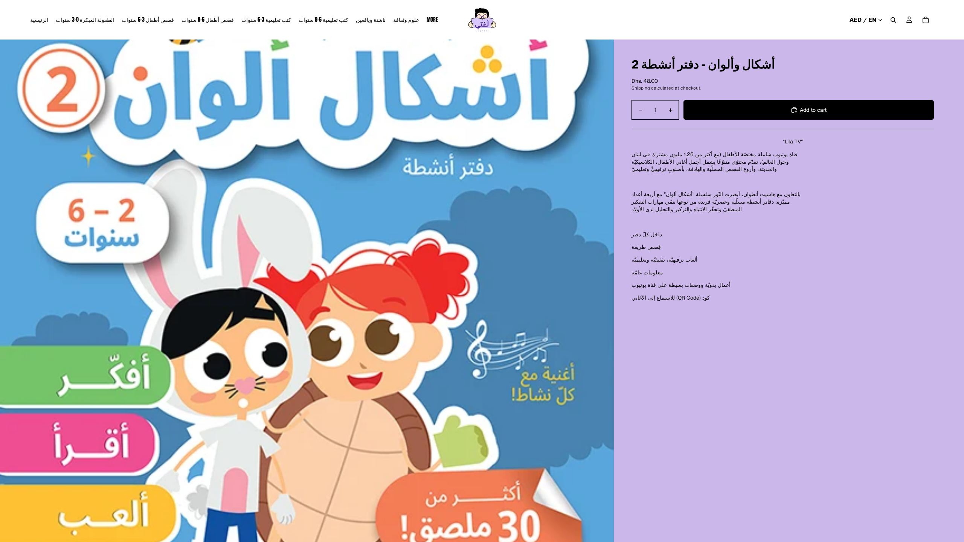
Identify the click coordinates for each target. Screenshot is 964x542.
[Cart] (925, 20)
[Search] (893, 20)
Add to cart (813, 110)
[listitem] (432, 19)
